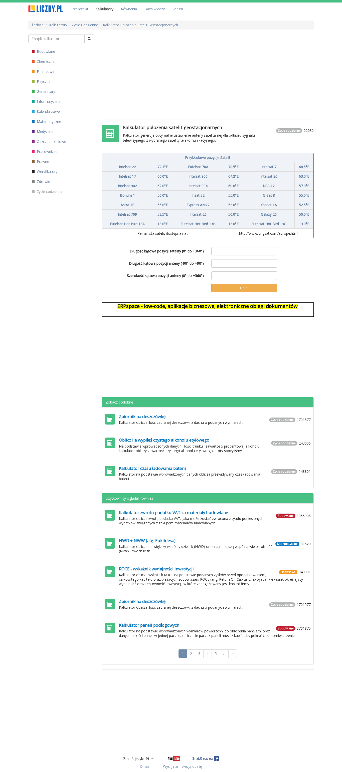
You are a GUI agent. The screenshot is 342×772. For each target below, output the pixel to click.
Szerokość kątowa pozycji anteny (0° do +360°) (165, 275)
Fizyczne (43, 81)
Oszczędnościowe (51, 141)
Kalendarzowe (48, 111)
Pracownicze (46, 151)
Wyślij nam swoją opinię (182, 766)
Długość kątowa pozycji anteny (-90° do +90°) (166, 263)
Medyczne (44, 131)
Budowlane (45, 51)
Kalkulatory (104, 9)
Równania (129, 9)
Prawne (42, 161)
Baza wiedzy (154, 9)
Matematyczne (48, 121)
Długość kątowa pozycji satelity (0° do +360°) (167, 251)
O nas (144, 766)
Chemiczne (45, 61)
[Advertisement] (208, 70)
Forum (177, 9)
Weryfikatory (46, 171)
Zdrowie (43, 181)
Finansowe (45, 71)
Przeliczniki (79, 9)
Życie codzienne (49, 191)
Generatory (45, 91)
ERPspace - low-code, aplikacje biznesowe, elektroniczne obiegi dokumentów (207, 306)
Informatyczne (48, 101)
